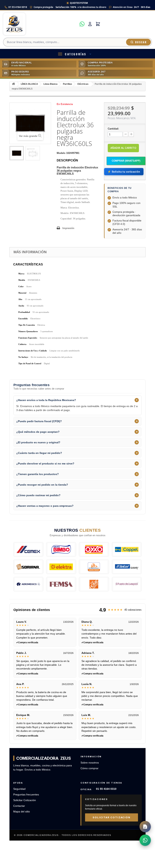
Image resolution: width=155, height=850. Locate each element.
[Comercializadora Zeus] (40, 24)
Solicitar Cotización (24, 800)
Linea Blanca (50, 84)
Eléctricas (83, 84)
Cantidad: (113, 128)
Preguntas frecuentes (26, 794)
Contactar (19, 805)
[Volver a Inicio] (13, 84)
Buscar (141, 42)
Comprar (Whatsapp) (126, 160)
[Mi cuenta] (90, 24)
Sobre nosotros (90, 762)
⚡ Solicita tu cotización (124, 171)
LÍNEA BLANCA (29, 84)
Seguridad (19, 789)
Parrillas (67, 84)
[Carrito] (97, 24)
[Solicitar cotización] (145, 826)
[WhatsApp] (82, 24)
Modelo (61, 153)
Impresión (68, 228)
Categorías (75, 54)
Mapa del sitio (21, 811)
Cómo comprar (89, 768)
